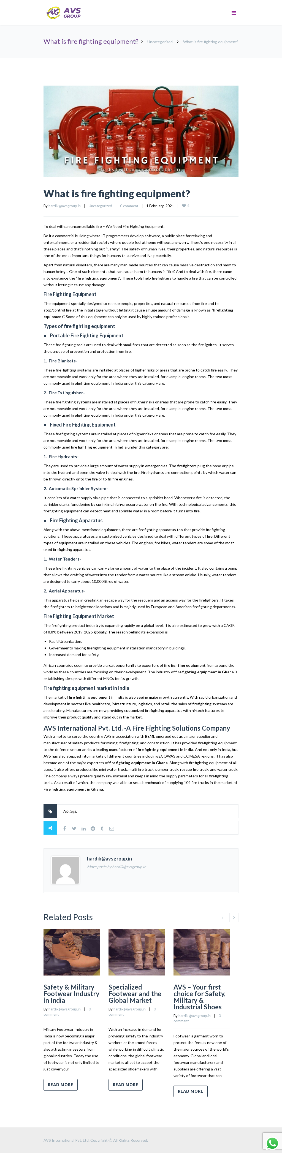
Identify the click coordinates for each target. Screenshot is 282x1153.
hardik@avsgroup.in (64, 206)
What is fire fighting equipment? (117, 193)
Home (132, 41)
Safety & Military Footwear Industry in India (71, 993)
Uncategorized (160, 41)
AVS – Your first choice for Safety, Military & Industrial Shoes (199, 997)
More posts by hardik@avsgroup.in (116, 866)
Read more (60, 1084)
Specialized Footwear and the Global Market (135, 993)
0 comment (129, 206)
